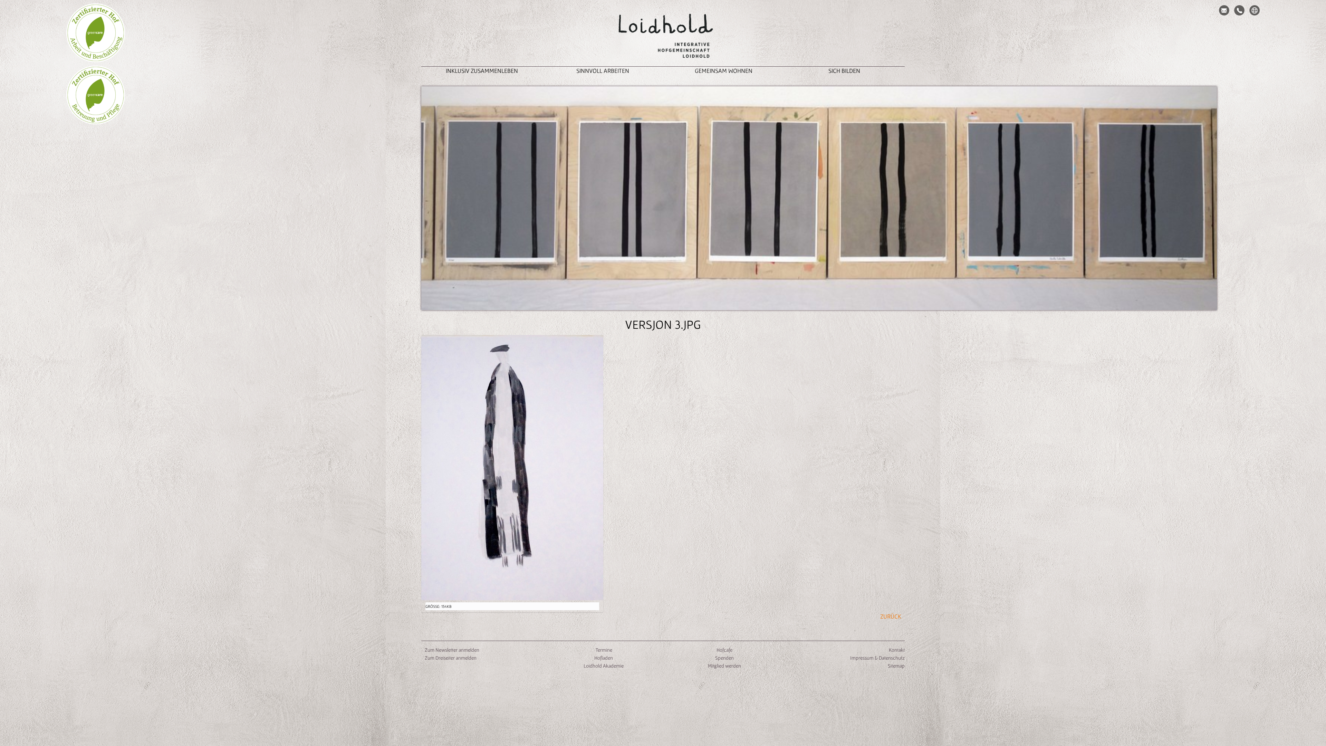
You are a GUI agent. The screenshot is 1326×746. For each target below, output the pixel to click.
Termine (603, 650)
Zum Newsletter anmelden (452, 650)
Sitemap (896, 666)
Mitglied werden (724, 666)
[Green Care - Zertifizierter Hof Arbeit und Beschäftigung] (95, 32)
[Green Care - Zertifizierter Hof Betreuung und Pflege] (95, 95)
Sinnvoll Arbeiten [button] (602, 70)
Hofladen (603, 658)
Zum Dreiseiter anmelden (451, 658)
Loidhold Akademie (604, 666)
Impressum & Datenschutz (877, 658)
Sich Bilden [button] (844, 70)
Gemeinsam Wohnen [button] (723, 70)
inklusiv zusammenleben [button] (482, 70)
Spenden (724, 658)
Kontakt (897, 650)
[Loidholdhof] (663, 36)
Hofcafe (724, 650)
